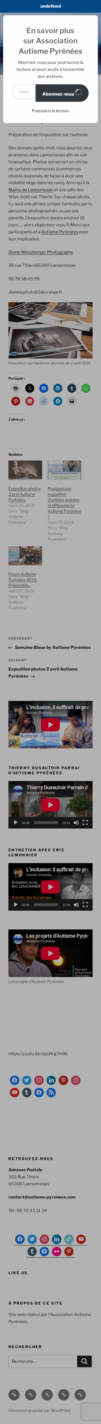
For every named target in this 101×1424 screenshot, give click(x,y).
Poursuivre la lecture (50, 110)
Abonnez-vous (58, 94)
